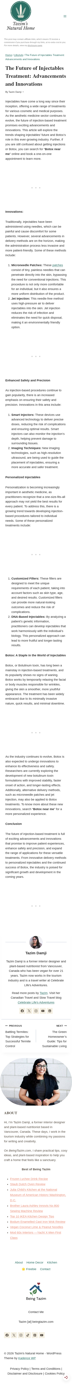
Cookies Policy (55, 1373)
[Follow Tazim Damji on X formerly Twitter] (29, 1011)
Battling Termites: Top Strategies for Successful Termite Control (18, 1036)
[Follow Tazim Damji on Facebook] (22, 1011)
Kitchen (52, 1262)
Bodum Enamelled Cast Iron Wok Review (37, 1221)
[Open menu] (65, 16)
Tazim (44, 993)
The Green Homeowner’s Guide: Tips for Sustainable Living (54, 1036)
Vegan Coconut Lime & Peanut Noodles (36, 1227)
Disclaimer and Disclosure (25, 1373)
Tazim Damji (15, 92)
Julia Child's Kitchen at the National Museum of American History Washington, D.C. (38, 1195)
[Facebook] (7, 1335)
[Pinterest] (35, 1335)
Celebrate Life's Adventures (36, 1002)
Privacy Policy (19, 1368)
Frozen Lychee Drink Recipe (29, 1179)
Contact (45, 1269)
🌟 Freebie (29, 1269)
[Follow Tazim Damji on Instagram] (36, 1011)
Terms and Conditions (45, 1368)
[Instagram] (21, 1335)
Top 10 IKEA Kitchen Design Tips (32, 1216)
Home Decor (34, 1262)
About (19, 1262)
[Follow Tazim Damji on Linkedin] (50, 1011)
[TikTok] (28, 1335)
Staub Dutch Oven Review (27, 1184)
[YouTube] (42, 1335)
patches (57, 265)
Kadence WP (27, 1358)
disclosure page (35, 45)
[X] (14, 1335)
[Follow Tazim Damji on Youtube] (43, 1011)
